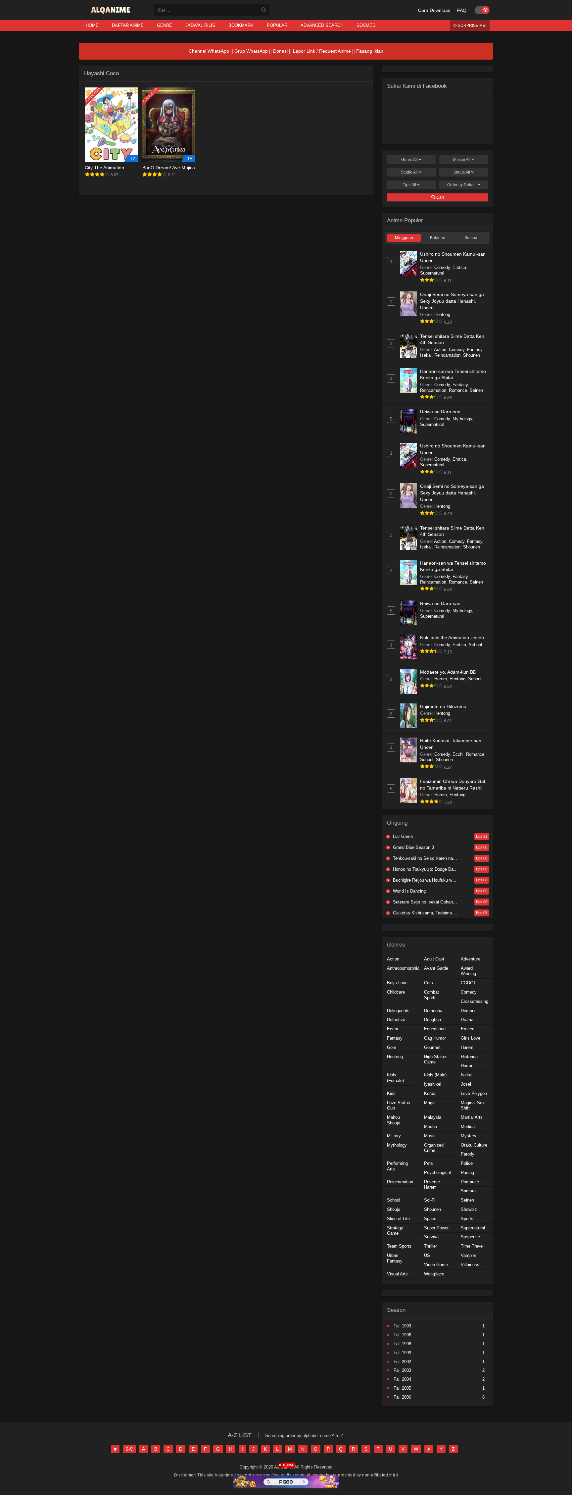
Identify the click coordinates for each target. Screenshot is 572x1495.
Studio (409, 172)
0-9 (129, 1449)
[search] (264, 10)
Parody (467, 1154)
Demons (469, 1010)
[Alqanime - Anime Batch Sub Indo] (111, 14)
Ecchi (458, 754)
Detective (396, 1019)
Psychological (437, 1172)
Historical (470, 1056)
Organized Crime (434, 1148)
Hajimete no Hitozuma (443, 706)
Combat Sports (431, 995)
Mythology (462, 418)
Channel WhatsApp (209, 51)
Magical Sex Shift (473, 1105)
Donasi (280, 51)
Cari (439, 197)
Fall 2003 (402, 1370)
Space (430, 1218)
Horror (466, 1065)
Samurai (469, 1190)
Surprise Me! (471, 25)
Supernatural (432, 273)
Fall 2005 (402, 1388)
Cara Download (434, 10)
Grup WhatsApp (251, 51)
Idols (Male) (435, 1074)
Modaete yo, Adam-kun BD (448, 672)
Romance (458, 390)
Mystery (468, 1135)
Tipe (409, 184)
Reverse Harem (432, 1184)
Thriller (430, 1246)
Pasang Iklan (369, 51)
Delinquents (398, 1010)
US (427, 1255)
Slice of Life (398, 1218)
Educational (435, 1028)
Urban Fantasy (395, 1258)
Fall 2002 (402, 1361)
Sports (467, 1218)
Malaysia (432, 1117)
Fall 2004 (402, 1379)
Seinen (476, 390)
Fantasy (474, 349)
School (475, 644)
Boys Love (397, 982)
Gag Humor (435, 1038)
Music (430, 1135)
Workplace (434, 1273)
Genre (409, 159)
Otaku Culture (474, 1145)
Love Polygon (474, 1093)
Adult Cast (434, 958)
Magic (430, 1102)
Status (461, 172)
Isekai (426, 355)
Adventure (470, 958)
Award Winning (468, 971)
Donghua (432, 1019)
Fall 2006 (402, 1397)
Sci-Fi (429, 1200)
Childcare (396, 992)
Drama (467, 1019)
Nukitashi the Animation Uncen (452, 637)
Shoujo (393, 1209)
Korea (429, 1093)
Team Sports (399, 1246)
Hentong (442, 314)
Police (467, 1163)
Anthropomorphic (403, 968)
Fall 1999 (402, 1352)
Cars (428, 982)
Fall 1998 (402, 1343)
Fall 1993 (402, 1325)
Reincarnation (447, 355)
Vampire (468, 1255)
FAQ (461, 10)
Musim (461, 159)
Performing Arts (397, 1166)
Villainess (470, 1264)
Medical (468, 1126)
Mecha (430, 1126)
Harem (440, 678)
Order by (462, 184)
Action (440, 349)
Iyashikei (432, 1084)
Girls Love (470, 1038)
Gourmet (432, 1047)
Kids (391, 1093)
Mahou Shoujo (393, 1120)
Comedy (442, 267)
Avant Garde (436, 968)
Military (394, 1135)
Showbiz (469, 1209)
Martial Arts (472, 1117)
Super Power (436, 1227)
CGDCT (468, 982)
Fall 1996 (402, 1334)
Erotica (459, 267)
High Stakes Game (436, 1059)
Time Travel (472, 1246)
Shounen (471, 355)
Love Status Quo (398, 1105)
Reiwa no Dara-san (440, 411)
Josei (466, 1084)
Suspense (470, 1236)
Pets (428, 1163)
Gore (391, 1047)
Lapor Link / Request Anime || (324, 51)
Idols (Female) (395, 1077)
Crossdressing (474, 1001)
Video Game (436, 1264)
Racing (467, 1172)
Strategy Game (395, 1230)
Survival (432, 1236)
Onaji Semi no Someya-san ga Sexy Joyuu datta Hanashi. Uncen (452, 301)
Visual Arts (397, 1273)
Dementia (433, 1010)
